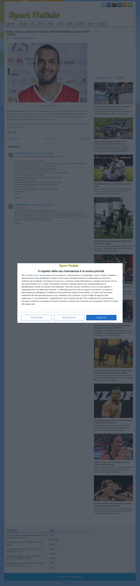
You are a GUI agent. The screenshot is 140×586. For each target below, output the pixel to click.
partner (36, 275)
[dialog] (70, 293)
